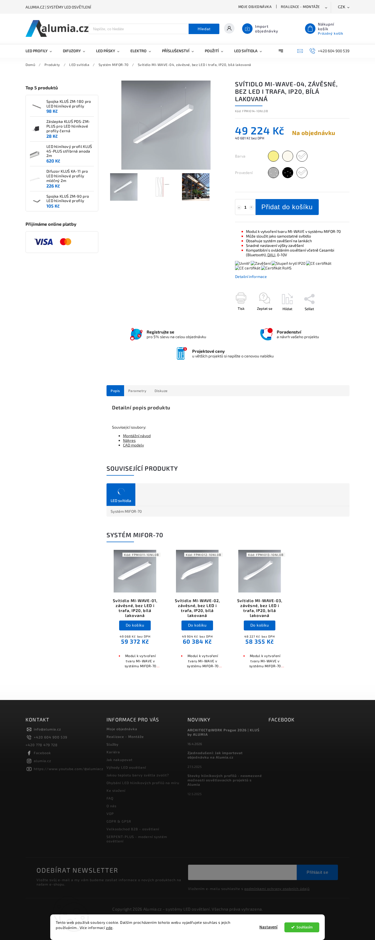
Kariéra (113, 752)
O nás (111, 806)
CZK (342, 7)
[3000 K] (273, 156)
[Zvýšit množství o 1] (251, 207)
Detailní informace (251, 276)
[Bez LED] (301, 156)
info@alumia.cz (47, 729)
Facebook (42, 753)
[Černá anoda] (287, 173)
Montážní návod (137, 435)
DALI (271, 254)
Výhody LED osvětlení (126, 767)
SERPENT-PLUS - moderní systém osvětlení (137, 838)
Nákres (129, 440)
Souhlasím (304, 927)
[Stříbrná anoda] (273, 173)
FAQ (110, 798)
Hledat (204, 29)
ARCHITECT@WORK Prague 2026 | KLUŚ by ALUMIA (223, 732)
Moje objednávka (255, 6)
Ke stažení (116, 790)
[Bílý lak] (301, 173)
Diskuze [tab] (161, 390)
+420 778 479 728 (42, 745)
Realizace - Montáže (300, 6)
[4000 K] (287, 156)
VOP (110, 813)
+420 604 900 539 (50, 737)
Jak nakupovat (120, 759)
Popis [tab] (115, 390)
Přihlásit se (317, 872)
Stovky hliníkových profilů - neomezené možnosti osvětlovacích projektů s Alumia (225, 780)
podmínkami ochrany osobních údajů (277, 888)
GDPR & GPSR (119, 821)
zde (109, 927)
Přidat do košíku (287, 207)
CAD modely (133, 445)
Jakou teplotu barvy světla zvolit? (138, 775)
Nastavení (268, 927)
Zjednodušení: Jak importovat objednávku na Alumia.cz (215, 755)
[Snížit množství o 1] (239, 207)
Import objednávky (266, 28)
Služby (113, 744)
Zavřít (332, 318)
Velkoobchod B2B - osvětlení (133, 829)
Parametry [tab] (137, 390)
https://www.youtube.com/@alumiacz (68, 769)
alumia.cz (42, 761)
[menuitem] (41, 51)
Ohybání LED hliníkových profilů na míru (143, 783)
